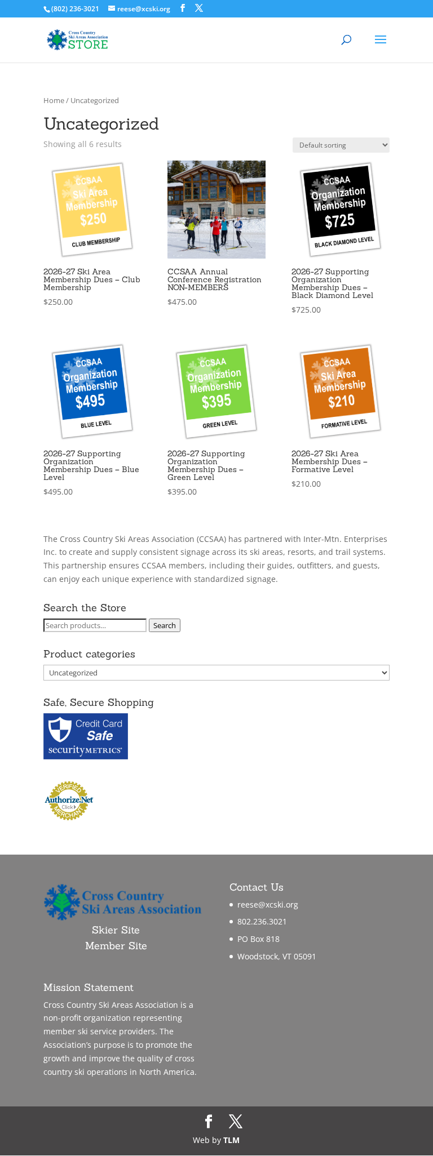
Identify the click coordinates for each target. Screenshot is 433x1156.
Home (53, 100)
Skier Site (116, 929)
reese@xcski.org (267, 904)
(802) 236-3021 (75, 9)
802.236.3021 (262, 921)
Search (164, 625)
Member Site (116, 945)
